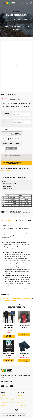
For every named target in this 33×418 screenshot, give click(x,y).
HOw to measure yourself (21, 298)
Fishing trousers (13, 212)
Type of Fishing (4, 122)
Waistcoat (19, 399)
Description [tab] (6, 220)
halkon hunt (25, 212)
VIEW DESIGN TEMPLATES (12, 156)
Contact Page (5, 170)
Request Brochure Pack (8, 402)
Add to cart (11, 148)
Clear (14, 124)
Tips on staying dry (9, 300)
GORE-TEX (13, 19)
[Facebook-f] (16, 410)
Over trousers (20, 405)
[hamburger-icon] (4, 3)
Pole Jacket (19, 402)
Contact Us (4, 405)
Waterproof (16, 213)
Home (6, 19)
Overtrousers (18, 211)
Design (7, 113)
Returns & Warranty (7, 399)
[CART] (31, 3)
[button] (27, 3)
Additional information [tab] (22, 220)
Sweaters (19, 396)
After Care (4, 298)
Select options (8, 336)
